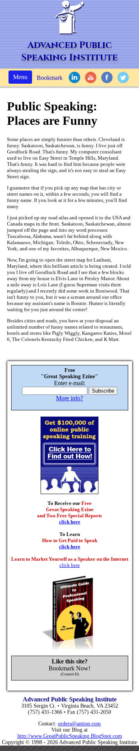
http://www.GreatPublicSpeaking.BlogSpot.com (69, 736)
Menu (20, 77)
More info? (69, 398)
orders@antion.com (79, 724)
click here (69, 522)
